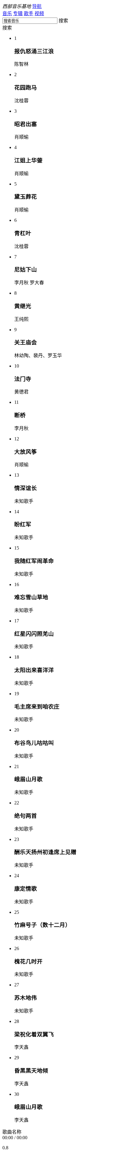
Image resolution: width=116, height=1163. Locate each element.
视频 (39, 13)
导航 (37, 6)
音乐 (7, 13)
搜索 (7, 27)
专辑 (18, 13)
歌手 (28, 13)
